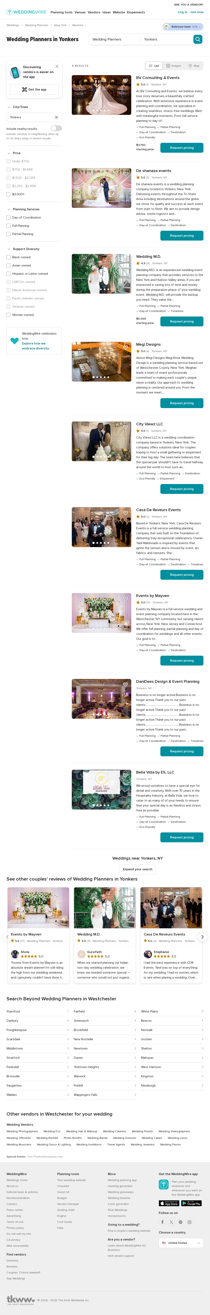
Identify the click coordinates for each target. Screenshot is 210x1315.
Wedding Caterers (114, 1131)
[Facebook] (162, 1222)
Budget (62, 1198)
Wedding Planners (37, 25)
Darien (78, 1058)
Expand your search (137, 869)
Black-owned (21, 257)
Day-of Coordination (26, 217)
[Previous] (7, 936)
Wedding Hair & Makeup (81, 1131)
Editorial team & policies (22, 1192)
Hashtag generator (120, 1186)
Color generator (118, 1204)
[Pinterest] (180, 1222)
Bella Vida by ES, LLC (155, 772)
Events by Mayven (152, 595)
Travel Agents (116, 1144)
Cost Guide (64, 1222)
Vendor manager (68, 1204)
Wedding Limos (177, 1138)
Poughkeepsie (17, 1030)
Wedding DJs (51, 1131)
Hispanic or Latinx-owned (30, 274)
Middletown (15, 1048)
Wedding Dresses (124, 1138)
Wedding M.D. (148, 256)
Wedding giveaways (121, 1192)
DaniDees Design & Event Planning (168, 681)
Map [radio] (196, 65)
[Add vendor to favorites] (125, 81)
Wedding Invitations (89, 1144)
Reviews (12, 1266)
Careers (12, 1204)
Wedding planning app (122, 1180)
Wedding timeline (119, 1198)
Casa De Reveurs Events (158, 509)
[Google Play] (191, 1205)
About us (12, 1186)
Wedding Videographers (174, 1131)
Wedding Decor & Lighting (54, 1144)
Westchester (80, 25)
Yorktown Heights (86, 1067)
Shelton (146, 1048)
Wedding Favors (170, 1144)
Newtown (81, 1048)
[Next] (202, 936)
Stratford (13, 1058)
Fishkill (78, 1085)
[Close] (57, 66)
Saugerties (14, 1085)
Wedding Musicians (19, 1144)
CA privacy (13, 1240)
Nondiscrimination (18, 1198)
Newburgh (148, 1085)
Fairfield (79, 1011)
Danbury (12, 1021)
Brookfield (81, 1030)
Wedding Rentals (47, 1138)
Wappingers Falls (85, 1095)
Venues (80, 12)
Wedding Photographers (22, 1131)
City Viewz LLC (149, 424)
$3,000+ (18, 194)
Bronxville (13, 1076)
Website (119, 12)
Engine (61, 1216)
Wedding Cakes (152, 1138)
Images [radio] (176, 65)
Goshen (146, 1039)
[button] (56, 117)
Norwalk (147, 1030)
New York (60, 25)
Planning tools (62, 12)
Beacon (146, 1021)
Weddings (13, 25)
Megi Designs (148, 344)
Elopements (136, 12)
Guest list (63, 1192)
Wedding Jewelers (143, 1144)
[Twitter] (171, 1222)
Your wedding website (71, 1180)
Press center (15, 1210)
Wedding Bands (97, 1138)
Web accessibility (18, 1246)
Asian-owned (21, 265)
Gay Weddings (16, 1278)
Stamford (13, 1011)
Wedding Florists (142, 1131)
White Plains (149, 1011)
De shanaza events (153, 170)
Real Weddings (117, 1210)
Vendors (94, 12)
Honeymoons (117, 1216)
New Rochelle (83, 1039)
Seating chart (65, 1210)
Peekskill (13, 1067)
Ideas (107, 12)
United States (177, 1243)
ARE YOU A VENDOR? (188, 4)
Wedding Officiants (19, 1138)
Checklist (63, 1186)
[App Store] (169, 1205)
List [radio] (156, 65)
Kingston (147, 1076)
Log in (182, 12)
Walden (12, 1095)
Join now (196, 12)
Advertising (14, 1216)
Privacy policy (15, 1228)
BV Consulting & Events (158, 77)
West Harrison (151, 1067)
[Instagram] (189, 1222)
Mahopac (147, 1058)
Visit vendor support (121, 1256)
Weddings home (17, 1180)
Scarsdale (13, 1039)
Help (60, 1228)
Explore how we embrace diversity (35, 345)
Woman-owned (23, 315)
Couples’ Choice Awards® (23, 1272)
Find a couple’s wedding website (129, 1230)
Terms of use (15, 1222)
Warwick (80, 1076)
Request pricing (182, 148)
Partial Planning (22, 234)
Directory (12, 1260)
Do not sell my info (19, 1234)
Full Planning (20, 226)
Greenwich (81, 1021)
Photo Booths (73, 1138)
